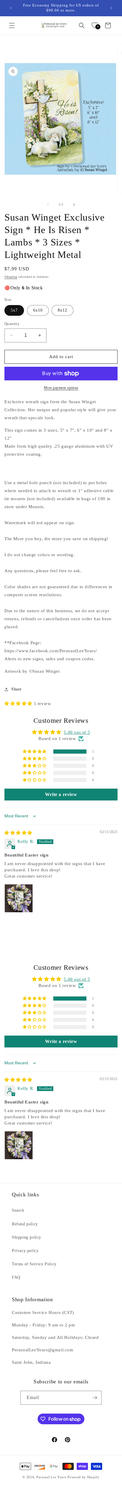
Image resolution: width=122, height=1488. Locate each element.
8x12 (62, 310)
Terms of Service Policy (34, 1264)
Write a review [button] (61, 794)
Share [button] (16, 689)
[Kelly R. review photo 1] (18, 898)
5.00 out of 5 (77, 732)
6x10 (38, 310)
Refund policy (25, 1224)
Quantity (12, 323)
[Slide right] (74, 204)
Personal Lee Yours (51, 1477)
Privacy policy (25, 1250)
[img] (18, 832)
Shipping (10, 276)
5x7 (14, 310)
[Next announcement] (111, 8)
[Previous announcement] (10, 8)
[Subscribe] (94, 1398)
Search (18, 1210)
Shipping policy (26, 1237)
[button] (11, 25)
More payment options (61, 388)
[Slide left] (47, 204)
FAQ (16, 1277)
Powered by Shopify (83, 1477)
